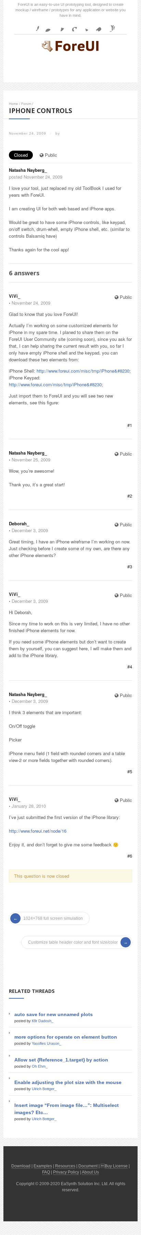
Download (20, 1166)
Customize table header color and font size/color (73, 942)
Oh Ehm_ (40, 1066)
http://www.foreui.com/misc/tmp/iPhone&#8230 (83, 370)
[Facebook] (33, 26)
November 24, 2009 (31, 303)
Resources (65, 1166)
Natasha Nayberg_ (28, 170)
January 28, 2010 (29, 806)
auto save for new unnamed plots (53, 1014)
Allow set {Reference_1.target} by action (61, 1060)
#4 (129, 666)
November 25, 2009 (31, 459)
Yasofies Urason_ (46, 1043)
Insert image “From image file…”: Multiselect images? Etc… (66, 1108)
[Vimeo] (96, 26)
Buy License (116, 1166)
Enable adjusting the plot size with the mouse (67, 1082)
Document (88, 1166)
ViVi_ (14, 296)
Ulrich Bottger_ (44, 1089)
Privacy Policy (66, 1172)
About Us (90, 1172)
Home (13, 104)
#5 (129, 771)
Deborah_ (19, 523)
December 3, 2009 (30, 530)
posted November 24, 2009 (35, 177)
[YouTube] (109, 26)
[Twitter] (84, 26)
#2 (129, 495)
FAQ (46, 1172)
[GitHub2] (58, 26)
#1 (129, 425)
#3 (129, 566)
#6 (129, 855)
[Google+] (71, 26)
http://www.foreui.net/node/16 (37, 831)
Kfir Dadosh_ (42, 1021)
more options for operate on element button (65, 1037)
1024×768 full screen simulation (53, 918)
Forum (26, 104)
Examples (43, 1166)
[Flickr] (46, 26)
